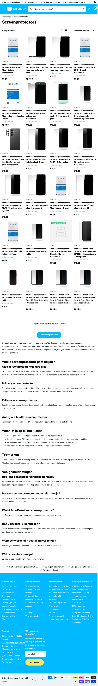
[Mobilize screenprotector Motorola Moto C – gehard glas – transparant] (37, 93)
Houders (28, 593)
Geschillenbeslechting (11, 599)
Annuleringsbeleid (56, 616)
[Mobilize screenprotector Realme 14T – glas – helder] (37, 231)
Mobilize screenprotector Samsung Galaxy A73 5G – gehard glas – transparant (85, 161)
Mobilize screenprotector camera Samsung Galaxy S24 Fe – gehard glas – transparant (13, 161)
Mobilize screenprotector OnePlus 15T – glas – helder (12, 297)
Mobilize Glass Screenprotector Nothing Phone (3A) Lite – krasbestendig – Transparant (85, 253)
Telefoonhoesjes (32, 586)
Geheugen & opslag (33, 599)
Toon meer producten (49, 334)
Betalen (52, 613)
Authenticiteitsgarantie (58, 589)
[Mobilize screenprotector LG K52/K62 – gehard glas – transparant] (37, 185)
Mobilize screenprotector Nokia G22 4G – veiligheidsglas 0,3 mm (36, 159)
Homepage (6, 17)
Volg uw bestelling (33, 616)
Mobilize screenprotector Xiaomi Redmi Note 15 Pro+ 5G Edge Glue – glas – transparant (37, 299)
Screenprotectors (32, 589)
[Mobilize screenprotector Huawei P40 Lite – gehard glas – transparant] (61, 47)
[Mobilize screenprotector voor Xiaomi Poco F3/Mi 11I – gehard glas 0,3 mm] (13, 185)
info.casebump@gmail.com (13, 642)
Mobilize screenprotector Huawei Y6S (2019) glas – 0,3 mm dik (84, 205)
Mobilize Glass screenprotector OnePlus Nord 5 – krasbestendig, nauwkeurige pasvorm (84, 114)
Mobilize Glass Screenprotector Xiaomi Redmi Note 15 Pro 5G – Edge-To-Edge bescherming (60, 299)
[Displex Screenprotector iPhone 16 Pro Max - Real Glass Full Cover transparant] (61, 231)
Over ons (6, 596)
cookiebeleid (54, 609)
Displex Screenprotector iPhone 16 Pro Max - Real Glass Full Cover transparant (60, 253)
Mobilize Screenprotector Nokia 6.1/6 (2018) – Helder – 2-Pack (12, 251)
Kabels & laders (31, 596)
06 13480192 (16, 636)
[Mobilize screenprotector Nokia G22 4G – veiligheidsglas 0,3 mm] (37, 139)
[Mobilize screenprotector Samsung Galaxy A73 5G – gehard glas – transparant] (85, 139)
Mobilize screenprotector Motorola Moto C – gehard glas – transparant (36, 114)
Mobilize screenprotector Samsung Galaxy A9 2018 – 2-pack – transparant (84, 68)
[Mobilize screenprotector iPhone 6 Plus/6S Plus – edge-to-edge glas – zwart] (13, 93)
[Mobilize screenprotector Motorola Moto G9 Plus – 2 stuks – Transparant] (13, 47)
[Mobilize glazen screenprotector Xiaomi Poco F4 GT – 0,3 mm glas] (61, 139)
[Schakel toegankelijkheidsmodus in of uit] (95, 2)
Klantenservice (8, 593)
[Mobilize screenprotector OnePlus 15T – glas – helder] (13, 277)
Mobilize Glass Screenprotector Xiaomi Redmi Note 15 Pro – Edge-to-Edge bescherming (84, 299)
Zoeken (82, 9)
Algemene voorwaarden (59, 593)
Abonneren (34, 662)
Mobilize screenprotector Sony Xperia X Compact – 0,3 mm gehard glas (60, 114)
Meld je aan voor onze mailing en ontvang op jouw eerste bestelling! (35, 643)
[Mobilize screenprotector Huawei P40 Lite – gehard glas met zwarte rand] (37, 47)
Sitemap (28, 613)
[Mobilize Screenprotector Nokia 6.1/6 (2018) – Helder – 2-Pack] (13, 231)
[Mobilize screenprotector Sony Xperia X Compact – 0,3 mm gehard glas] (61, 93)
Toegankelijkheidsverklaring (13, 609)
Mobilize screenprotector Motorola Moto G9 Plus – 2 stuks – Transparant (12, 68)
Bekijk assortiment (3, 9)
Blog (27, 609)
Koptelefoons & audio (34, 603)
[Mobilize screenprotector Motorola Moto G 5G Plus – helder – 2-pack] (61, 185)
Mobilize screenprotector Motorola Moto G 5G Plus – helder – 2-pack (60, 205)
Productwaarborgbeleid (59, 619)
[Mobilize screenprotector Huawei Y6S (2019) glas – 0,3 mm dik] (85, 185)
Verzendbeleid (55, 596)
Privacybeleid (54, 606)
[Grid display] (62, 30)
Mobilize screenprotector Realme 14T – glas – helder (36, 251)
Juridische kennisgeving (59, 586)
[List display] (66, 30)
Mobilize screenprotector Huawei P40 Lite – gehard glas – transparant (61, 67)
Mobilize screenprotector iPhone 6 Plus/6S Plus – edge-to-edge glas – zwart (13, 114)
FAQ (4, 619)
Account (28, 606)
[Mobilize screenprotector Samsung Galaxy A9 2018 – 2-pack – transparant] (85, 47)
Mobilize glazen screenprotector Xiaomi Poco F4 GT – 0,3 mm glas (60, 159)
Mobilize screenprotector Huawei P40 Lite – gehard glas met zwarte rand (37, 68)
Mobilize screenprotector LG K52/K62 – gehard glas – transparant (37, 205)
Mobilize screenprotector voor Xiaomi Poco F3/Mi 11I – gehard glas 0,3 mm (12, 207)
